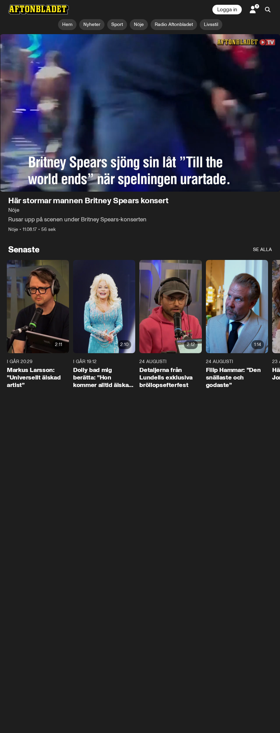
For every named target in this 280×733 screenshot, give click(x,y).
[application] (140, 113)
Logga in (227, 9)
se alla (262, 249)
